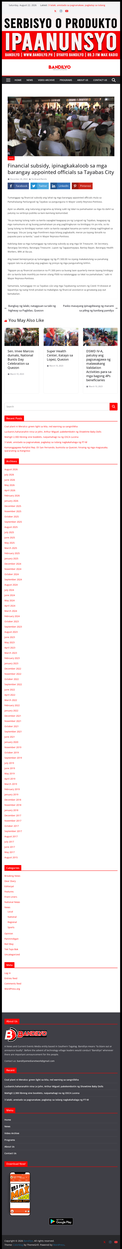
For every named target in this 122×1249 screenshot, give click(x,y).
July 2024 (9, 589)
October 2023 (11, 621)
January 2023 (11, 663)
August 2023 (11, 631)
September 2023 (13, 626)
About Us (82, 80)
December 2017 (12, 815)
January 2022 (11, 710)
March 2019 (10, 783)
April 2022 (9, 694)
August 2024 (11, 584)
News (30, 80)
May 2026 (9, 485)
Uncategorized (12, 954)
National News (12, 902)
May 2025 (9, 542)
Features (9, 891)
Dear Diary (10, 881)
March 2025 (10, 547)
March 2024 (10, 610)
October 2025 (11, 516)
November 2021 (12, 721)
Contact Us (100, 80)
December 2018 (12, 799)
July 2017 (9, 841)
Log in (7, 973)
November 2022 (12, 673)
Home (18, 80)
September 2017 (13, 831)
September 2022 (13, 684)
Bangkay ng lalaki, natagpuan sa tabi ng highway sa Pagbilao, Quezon (32, 308)
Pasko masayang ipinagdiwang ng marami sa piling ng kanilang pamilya (88, 308)
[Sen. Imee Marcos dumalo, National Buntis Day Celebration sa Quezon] (21, 330)
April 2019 (9, 778)
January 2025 (11, 558)
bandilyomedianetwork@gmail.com (35, 1060)
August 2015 (11, 857)
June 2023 (9, 637)
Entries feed (10, 978)
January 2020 (11, 742)
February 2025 (12, 553)
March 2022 (10, 700)
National (12, 916)
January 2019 (11, 794)
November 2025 (12, 511)
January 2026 (11, 500)
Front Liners (10, 896)
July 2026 (9, 474)
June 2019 (9, 768)
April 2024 (9, 605)
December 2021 (12, 715)
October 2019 (11, 752)
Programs (66, 80)
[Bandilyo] (61, 16)
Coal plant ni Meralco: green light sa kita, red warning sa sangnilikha (41, 426)
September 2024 (13, 579)
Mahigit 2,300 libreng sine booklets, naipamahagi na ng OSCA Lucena (41, 436)
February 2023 (12, 658)
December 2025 (12, 506)
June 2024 (9, 595)
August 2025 (11, 527)
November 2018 (12, 804)
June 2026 (9, 479)
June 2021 (9, 736)
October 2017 (11, 825)
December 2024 (12, 563)
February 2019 (12, 789)
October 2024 (11, 574)
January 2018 (11, 810)
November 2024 (12, 568)
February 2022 (12, 705)
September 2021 (13, 731)
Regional (12, 922)
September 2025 (13, 521)
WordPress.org (12, 988)
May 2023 (9, 642)
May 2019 (9, 773)
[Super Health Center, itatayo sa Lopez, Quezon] (61, 330)
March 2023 (10, 652)
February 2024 (12, 616)
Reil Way (9, 943)
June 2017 (9, 846)
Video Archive (46, 80)
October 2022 (11, 679)
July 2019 (9, 762)
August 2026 (11, 469)
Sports (11, 927)
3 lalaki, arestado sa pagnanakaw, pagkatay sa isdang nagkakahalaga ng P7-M (45, 442)
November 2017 (12, 820)
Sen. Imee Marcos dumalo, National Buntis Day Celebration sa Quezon (21, 359)
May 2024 (9, 600)
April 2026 (9, 490)
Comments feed (12, 983)
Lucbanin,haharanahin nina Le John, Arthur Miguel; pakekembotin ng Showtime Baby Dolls (52, 431)
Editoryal (9, 886)
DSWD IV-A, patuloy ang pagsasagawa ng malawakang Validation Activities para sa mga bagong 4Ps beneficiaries (98, 365)
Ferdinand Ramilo (39, 179)
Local (10, 911)
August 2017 (11, 836)
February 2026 (12, 495)
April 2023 (9, 647)
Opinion (8, 933)
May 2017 (9, 852)
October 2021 (11, 726)
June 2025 (9, 537)
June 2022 (9, 689)
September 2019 (13, 757)
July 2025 (9, 532)
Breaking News (12, 875)
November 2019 (12, 747)
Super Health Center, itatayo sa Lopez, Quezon (60, 355)
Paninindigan (11, 938)
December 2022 (12, 668)
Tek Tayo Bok (11, 949)
